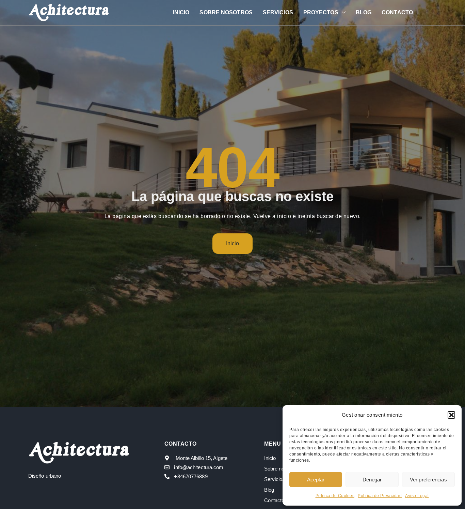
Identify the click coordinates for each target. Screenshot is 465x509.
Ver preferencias (428, 479)
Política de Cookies (335, 495)
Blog (363, 12)
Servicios (278, 12)
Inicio (181, 12)
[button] (451, 415)
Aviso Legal (417, 495)
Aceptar (316, 479)
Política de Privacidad (380, 495)
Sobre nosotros (225, 12)
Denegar (372, 479)
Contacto (397, 12)
